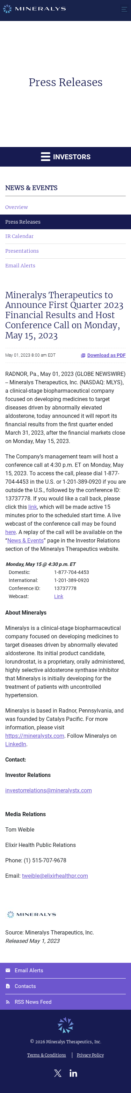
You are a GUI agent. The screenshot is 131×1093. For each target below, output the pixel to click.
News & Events (25, 540)
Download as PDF (106, 355)
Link (58, 596)
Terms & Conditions (46, 1055)
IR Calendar (19, 236)
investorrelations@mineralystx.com (48, 790)
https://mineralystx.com (34, 736)
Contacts (25, 986)
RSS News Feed (33, 1002)
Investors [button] (70, 157)
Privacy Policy (90, 1055)
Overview (16, 207)
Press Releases (23, 222)
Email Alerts (20, 265)
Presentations (22, 251)
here (10, 532)
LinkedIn (15, 744)
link (32, 507)
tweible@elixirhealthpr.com (55, 876)
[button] (124, 9)
